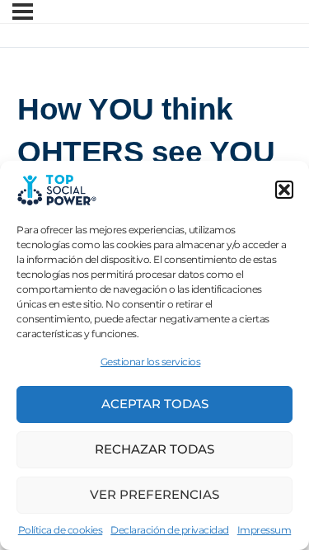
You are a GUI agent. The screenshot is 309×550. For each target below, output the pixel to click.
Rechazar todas (154, 449)
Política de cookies (60, 530)
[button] (284, 189)
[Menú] (22, 11)
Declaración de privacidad (169, 530)
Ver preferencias (154, 494)
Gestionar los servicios (151, 361)
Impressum (264, 530)
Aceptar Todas (154, 403)
